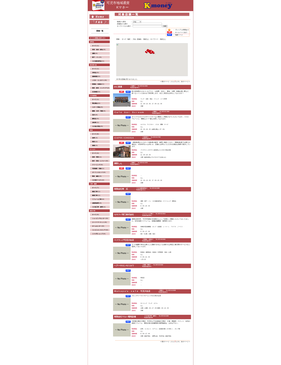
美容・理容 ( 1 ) (96, 157)
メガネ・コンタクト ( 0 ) (99, 80)
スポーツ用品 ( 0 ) (97, 107)
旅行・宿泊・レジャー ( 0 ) (100, 161)
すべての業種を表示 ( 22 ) (97, 38)
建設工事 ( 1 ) (96, 191)
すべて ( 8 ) (95, 134)
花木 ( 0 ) (94, 115)
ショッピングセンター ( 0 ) (100, 218)
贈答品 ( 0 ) (95, 118)
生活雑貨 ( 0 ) (96, 92)
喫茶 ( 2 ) (94, 141)
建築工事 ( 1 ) (96, 195)
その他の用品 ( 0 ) (97, 126)
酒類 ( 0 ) (94, 53)
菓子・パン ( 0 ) (96, 57)
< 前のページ (165, 81)
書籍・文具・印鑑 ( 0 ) (98, 111)
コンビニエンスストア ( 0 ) (100, 230)
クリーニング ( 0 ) (97, 164)
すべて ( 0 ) (95, 214)
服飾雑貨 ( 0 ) (96, 76)
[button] (154, 53)
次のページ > (185, 81)
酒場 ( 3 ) (94, 145)
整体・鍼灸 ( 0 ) (96, 176)
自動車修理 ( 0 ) (96, 203)
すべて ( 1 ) (95, 45)
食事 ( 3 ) (94, 138)
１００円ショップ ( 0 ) (98, 234)
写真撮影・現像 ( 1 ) (98, 168)
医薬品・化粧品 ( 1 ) (98, 84)
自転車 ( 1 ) (95, 122)
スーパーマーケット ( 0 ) (99, 222)
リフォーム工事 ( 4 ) (98, 199)
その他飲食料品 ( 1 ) (98, 61)
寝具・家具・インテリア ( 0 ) (100, 88)
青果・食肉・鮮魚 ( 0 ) (98, 49)
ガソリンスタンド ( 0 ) (98, 172)
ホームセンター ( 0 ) (98, 226)
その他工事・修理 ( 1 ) (98, 207)
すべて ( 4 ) (95, 153)
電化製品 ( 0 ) (96, 103)
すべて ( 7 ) (95, 187)
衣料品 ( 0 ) (95, 72)
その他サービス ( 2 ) (98, 180)
